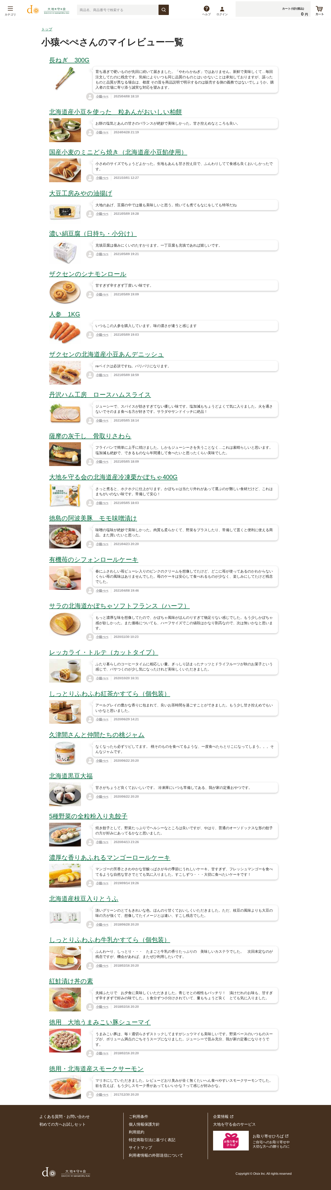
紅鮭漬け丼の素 (71, 981)
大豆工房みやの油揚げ (80, 193)
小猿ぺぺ (102, 96)
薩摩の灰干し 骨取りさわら (90, 435)
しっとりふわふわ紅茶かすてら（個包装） (109, 693)
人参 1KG (64, 314)
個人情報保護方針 (144, 1124)
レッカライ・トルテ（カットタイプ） (103, 652)
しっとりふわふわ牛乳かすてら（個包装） (109, 939)
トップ (46, 29)
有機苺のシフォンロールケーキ (93, 559)
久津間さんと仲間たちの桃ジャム (97, 734)
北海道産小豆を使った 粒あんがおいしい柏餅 (115, 111)
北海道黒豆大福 (71, 775)
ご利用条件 (138, 1116)
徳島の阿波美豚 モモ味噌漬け (93, 518)
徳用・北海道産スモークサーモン (96, 1068)
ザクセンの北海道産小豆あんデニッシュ (106, 354)
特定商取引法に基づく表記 (152, 1140)
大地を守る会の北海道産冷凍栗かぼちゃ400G (113, 477)
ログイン (222, 14)
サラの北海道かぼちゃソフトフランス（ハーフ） (119, 605)
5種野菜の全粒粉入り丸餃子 (88, 816)
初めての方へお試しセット (62, 1124)
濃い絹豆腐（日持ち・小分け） (93, 233)
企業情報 (221, 1116)
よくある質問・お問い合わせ (64, 1116)
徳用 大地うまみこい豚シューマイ (100, 1022)
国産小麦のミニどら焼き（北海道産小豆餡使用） (118, 152)
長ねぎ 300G (69, 60)
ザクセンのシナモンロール (87, 273)
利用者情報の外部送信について (156, 1155)
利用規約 (136, 1132)
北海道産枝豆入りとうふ (83, 898)
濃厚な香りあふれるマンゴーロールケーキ (109, 857)
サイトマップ (140, 1147)
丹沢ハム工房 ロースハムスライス (100, 394)
